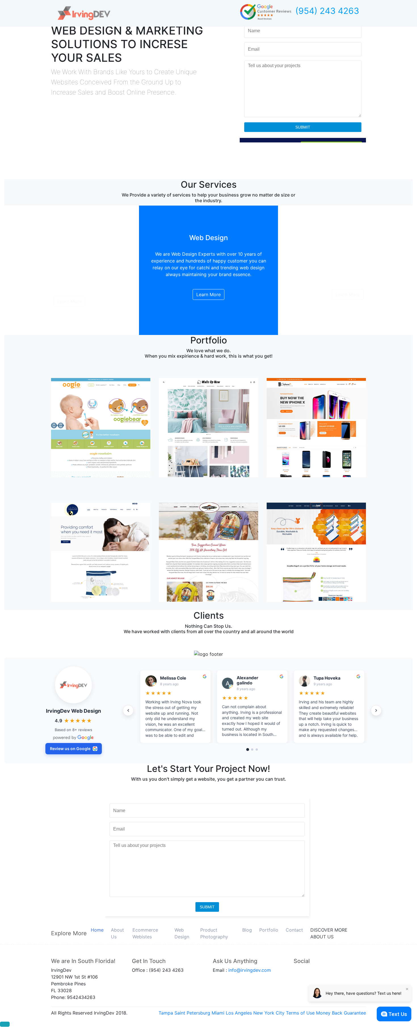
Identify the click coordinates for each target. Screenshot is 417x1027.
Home (97, 930)
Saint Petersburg (192, 1013)
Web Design (181, 933)
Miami (218, 1013)
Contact (294, 930)
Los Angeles (239, 1013)
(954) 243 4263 (327, 11)
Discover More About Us (329, 933)
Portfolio (268, 930)
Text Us (397, 1014)
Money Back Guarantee (341, 1013)
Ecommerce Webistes (145, 933)
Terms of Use (300, 1013)
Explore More (69, 933)
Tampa (166, 1013)
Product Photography (214, 933)
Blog (247, 930)
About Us (117, 933)
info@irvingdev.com (249, 970)
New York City (269, 1013)
